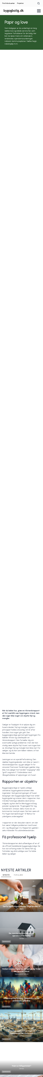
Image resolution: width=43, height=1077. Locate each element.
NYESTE (6, 875)
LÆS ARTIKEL (21, 900)
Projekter (20, 3)
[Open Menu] (39, 11)
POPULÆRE (18, 875)
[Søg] (38, 3)
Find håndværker (8, 3)
